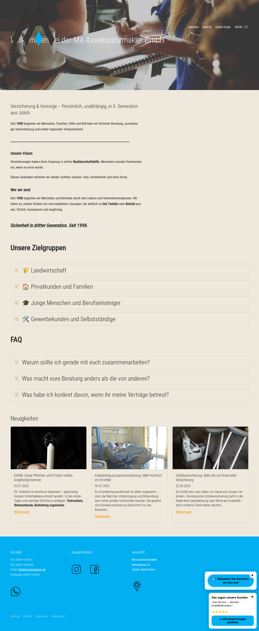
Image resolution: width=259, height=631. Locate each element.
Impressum (41, 616)
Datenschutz (58, 616)
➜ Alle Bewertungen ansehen (232, 620)
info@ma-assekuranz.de (32, 569)
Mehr (238, 27)
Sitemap (15, 616)
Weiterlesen (22, 512)
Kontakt (193, 27)
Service (207, 27)
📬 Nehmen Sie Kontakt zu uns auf (231, 581)
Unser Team (222, 27)
